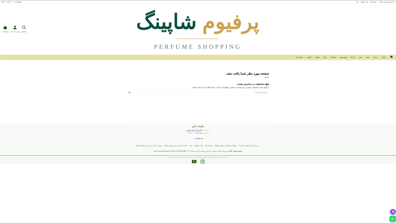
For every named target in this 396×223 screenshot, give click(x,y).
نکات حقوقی (364, 2)
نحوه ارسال (373, 2)
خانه (357, 2)
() (8, 2)
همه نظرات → (198, 138)
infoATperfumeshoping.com (163, 151)
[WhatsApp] (393, 219)
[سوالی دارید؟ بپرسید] (393, 212)
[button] (384, 57)
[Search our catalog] (129, 92)
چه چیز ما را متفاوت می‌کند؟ (387, 2)
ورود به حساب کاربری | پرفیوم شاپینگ (149, 145)
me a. (190, 133)
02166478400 (179, 151)
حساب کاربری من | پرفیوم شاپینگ (175, 145)
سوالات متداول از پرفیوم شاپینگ (226, 145)
